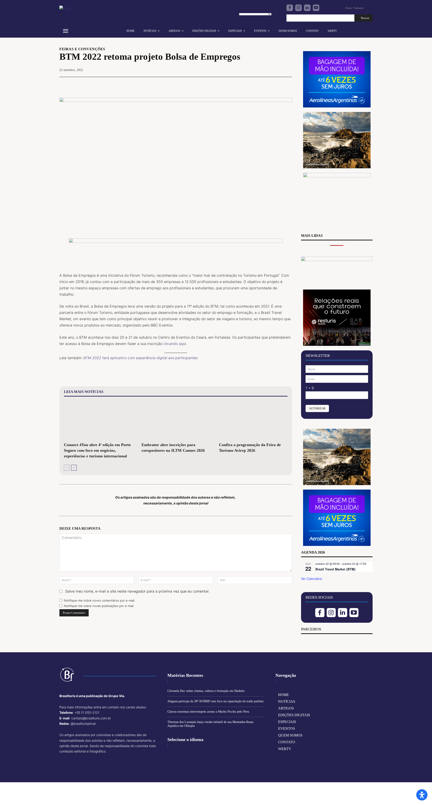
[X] (256, 83)
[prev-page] (67, 468)
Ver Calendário (311, 578)
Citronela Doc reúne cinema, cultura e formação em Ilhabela (205, 691)
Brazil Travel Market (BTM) (335, 569)
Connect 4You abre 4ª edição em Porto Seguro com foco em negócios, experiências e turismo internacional (97, 450)
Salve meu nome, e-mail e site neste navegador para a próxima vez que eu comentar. (137, 591)
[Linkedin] (307, 8)
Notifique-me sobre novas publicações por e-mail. (99, 606)
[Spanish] (264, 9)
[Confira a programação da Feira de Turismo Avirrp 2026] (253, 420)
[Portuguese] (257, 9)
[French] (250, 9)
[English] (243, 9)
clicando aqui (175, 343)
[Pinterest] (266, 83)
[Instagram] (298, 8)
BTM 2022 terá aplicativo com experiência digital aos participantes (140, 358)
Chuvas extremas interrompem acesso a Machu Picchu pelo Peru (208, 711)
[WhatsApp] (276, 83)
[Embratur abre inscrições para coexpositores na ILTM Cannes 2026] (176, 420)
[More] (287, 83)
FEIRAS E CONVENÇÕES (82, 49)
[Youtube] (316, 8)
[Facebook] (289, 8)
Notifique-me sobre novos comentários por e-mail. (99, 600)
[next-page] (74, 468)
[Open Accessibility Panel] (422, 794)
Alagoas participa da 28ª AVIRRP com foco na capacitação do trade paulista (215, 701)
